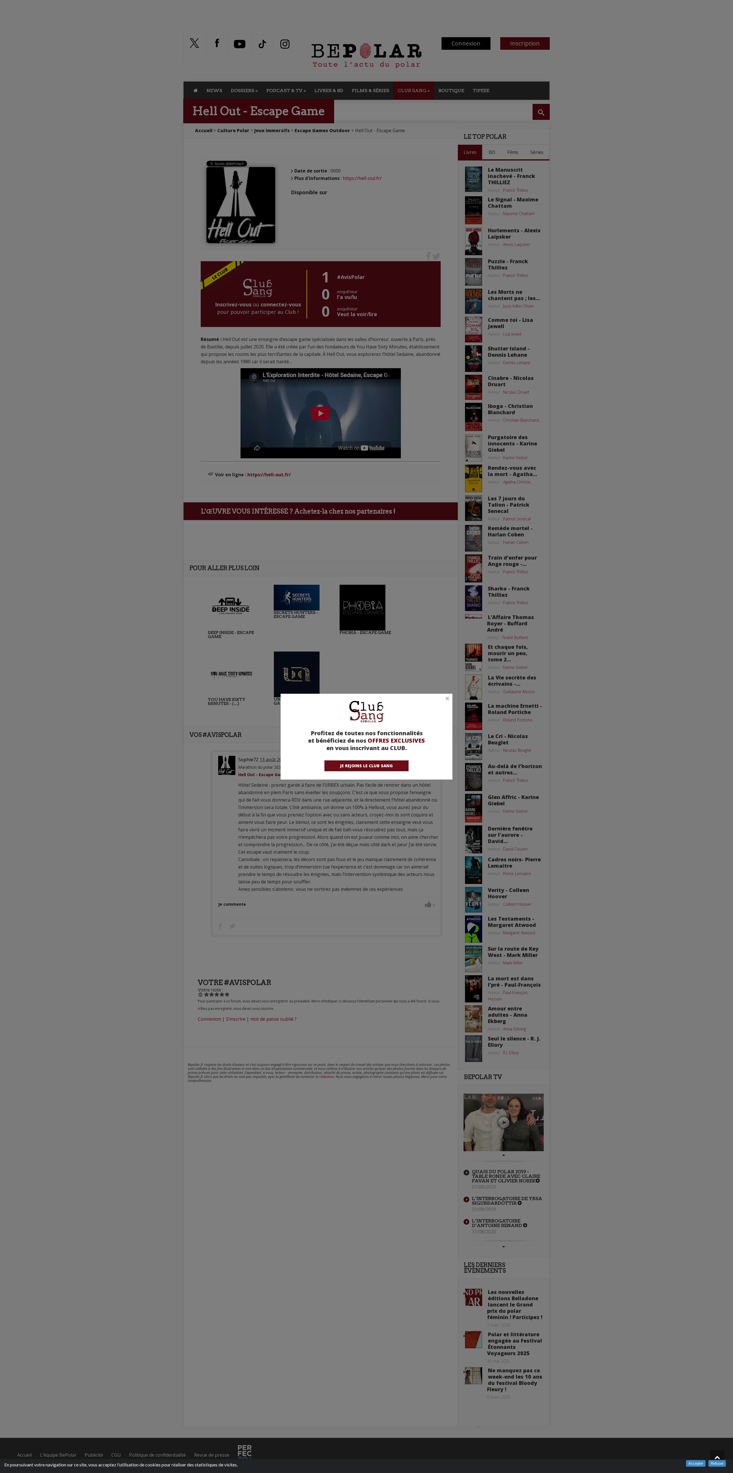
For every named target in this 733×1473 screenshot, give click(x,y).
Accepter (695, 1463)
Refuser (717, 1463)
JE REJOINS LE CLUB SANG (366, 765)
